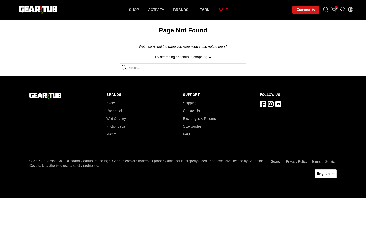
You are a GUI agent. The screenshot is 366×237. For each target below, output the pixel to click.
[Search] (326, 10)
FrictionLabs (115, 126)
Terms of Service (324, 161)
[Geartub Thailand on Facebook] (264, 105)
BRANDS (180, 10)
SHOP (134, 10)
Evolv (110, 103)
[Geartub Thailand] (38, 10)
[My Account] (351, 10)
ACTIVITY (156, 10)
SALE (223, 10)
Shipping (190, 103)
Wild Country (116, 119)
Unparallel (114, 111)
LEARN (203, 10)
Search (276, 161)
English (324, 174)
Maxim (111, 134)
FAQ (186, 134)
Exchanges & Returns (199, 119)
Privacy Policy (296, 161)
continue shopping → (196, 57)
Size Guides (192, 126)
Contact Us (191, 111)
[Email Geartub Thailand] (279, 105)
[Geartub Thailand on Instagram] (271, 105)
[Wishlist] (342, 9)
